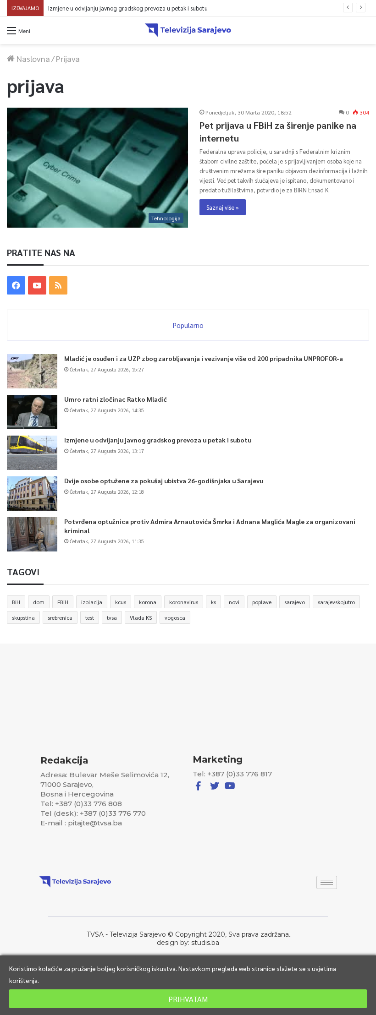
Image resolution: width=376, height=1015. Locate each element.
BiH (16, 602)
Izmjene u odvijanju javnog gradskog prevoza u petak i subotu (157, 440)
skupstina (23, 617)
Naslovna (32, 58)
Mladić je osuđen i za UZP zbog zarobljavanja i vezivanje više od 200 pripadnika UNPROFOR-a (203, 358)
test (89, 617)
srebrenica (60, 617)
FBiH (62, 602)
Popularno (188, 325)
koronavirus (183, 602)
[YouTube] (37, 285)
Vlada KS (141, 617)
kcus (120, 602)
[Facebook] (16, 285)
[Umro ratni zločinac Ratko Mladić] (32, 412)
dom (38, 602)
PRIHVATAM (188, 999)
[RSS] (58, 285)
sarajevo (294, 602)
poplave (261, 602)
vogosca (175, 617)
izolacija (91, 602)
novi (234, 602)
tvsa (112, 617)
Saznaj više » (222, 207)
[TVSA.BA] (188, 30)
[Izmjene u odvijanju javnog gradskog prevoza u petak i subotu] (32, 453)
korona (147, 602)
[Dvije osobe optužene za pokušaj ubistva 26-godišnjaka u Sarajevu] (32, 493)
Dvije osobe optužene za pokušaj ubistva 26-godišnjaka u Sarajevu (126, 8)
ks (213, 602)
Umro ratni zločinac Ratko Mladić (115, 399)
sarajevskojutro (336, 602)
